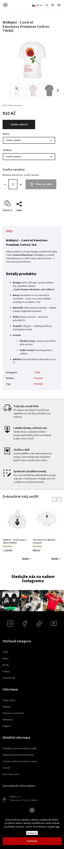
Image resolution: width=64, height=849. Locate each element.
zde (57, 826)
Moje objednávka (11, 774)
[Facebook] (25, 624)
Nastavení (32, 833)
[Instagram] (10, 624)
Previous (54, 499)
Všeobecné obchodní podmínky (18, 755)
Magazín (7, 726)
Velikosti (7, 706)
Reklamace (8, 719)
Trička (37, 372)
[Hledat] (46, 5)
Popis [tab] (9, 231)
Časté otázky (9, 700)
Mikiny (6, 658)
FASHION (38, 384)
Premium (38, 378)
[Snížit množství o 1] (4, 184)
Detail (25, 558)
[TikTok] (39, 624)
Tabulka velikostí (18, 124)
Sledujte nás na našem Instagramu (33, 579)
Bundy (6, 665)
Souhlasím (32, 841)
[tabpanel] (17, 535)
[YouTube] (54, 624)
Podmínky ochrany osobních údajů (19, 748)
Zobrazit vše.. (9, 678)
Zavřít (51, 216)
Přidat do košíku (43, 184)
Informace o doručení (13, 713)
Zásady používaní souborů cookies (20, 761)
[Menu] (58, 5)
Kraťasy (6, 671)
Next (59, 499)
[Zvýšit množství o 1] (20, 184)
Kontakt (6, 768)
